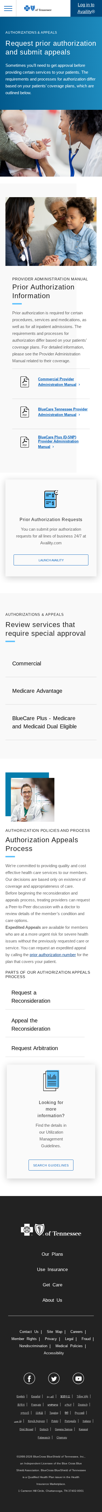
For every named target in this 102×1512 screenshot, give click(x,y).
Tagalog (54, 1413)
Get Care (52, 1284)
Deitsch (44, 1429)
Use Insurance (52, 1269)
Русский (79, 1413)
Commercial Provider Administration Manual (57, 382)
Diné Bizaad (26, 1429)
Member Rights (24, 1339)
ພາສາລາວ (53, 1404)
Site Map (54, 1332)
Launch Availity (51, 560)
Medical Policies (69, 1346)
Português (70, 1421)
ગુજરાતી (24, 1413)
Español (35, 1396)
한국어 (21, 1404)
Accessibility (54, 1353)
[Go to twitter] (54, 1378)
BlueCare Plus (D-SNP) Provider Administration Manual (58, 442)
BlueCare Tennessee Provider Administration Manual (63, 412)
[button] (8, 8)
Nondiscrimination (33, 1346)
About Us (52, 1300)
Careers (76, 1332)
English (21, 1396)
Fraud (86, 1339)
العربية (50, 1396)
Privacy (51, 1339)
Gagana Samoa (63, 1429)
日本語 (39, 1413)
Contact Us (29, 1332)
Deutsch (83, 1404)
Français (36, 1404)
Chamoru (62, 1437)
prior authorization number (53, 954)
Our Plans (52, 1254)
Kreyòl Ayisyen (36, 1421)
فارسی (17, 1421)
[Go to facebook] (29, 1378)
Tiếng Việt (82, 1396)
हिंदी (66, 1413)
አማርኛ (68, 1404)
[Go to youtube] (78, 1378)
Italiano (87, 1421)
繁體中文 (65, 1396)
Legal (69, 1339)
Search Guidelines (51, 1165)
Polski (54, 1421)
